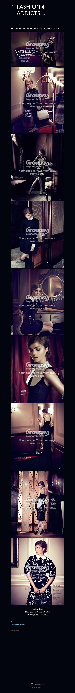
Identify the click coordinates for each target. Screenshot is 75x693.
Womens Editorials (20, 624)
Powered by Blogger (39, 684)
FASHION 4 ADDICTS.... (31, 9)
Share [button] (12, 621)
